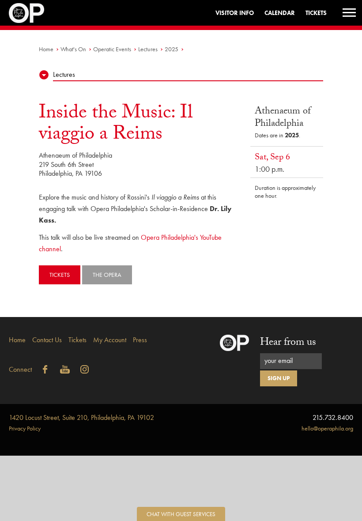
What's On (73, 49)
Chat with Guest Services (181, 514)
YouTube (65, 369)
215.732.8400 (333, 417)
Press (140, 339)
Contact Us (47, 339)
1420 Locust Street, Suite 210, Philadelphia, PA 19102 (81, 417)
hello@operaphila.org (327, 428)
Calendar (279, 13)
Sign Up (279, 378)
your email (278, 360)
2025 (171, 49)
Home (46, 49)
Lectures (148, 49)
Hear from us (288, 343)
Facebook (45, 369)
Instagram (84, 369)
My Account (109, 339)
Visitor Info (234, 13)
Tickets (316, 13)
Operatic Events (112, 49)
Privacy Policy (25, 428)
